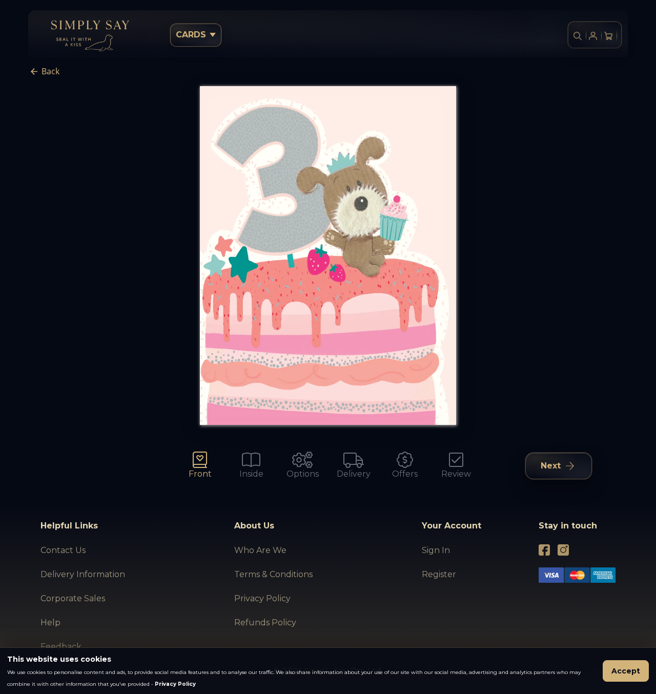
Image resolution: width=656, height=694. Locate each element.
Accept (625, 671)
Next (551, 466)
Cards (191, 34)
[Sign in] (593, 36)
